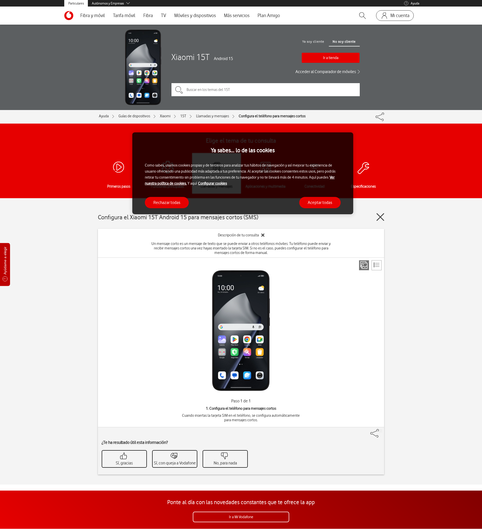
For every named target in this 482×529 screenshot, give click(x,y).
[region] (242, 173)
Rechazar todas (166, 202)
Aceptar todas (320, 202)
